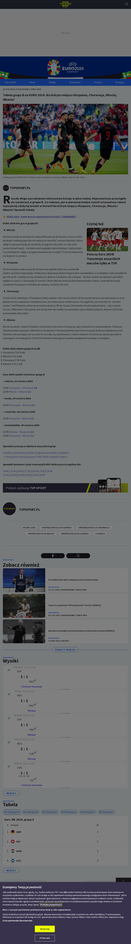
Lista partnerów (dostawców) (17, 920)
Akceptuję (45, 929)
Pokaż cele (45, 938)
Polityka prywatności (51, 904)
